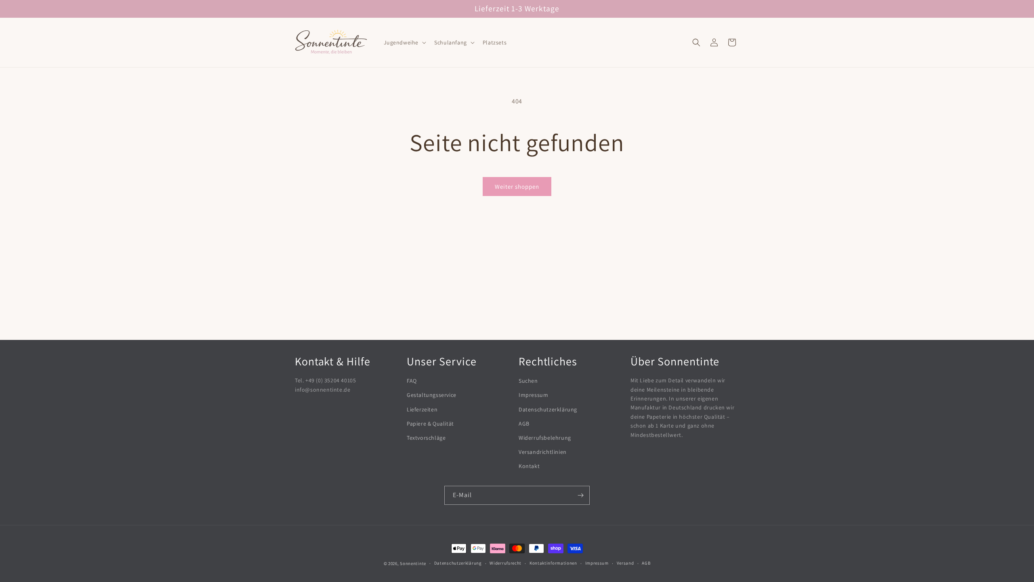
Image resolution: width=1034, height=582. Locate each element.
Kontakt (529, 466)
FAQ (412, 380)
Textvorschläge (426, 437)
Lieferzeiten (422, 409)
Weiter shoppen (517, 186)
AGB (524, 423)
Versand (625, 563)
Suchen (528, 380)
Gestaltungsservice (431, 395)
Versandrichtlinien (543, 451)
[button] (404, 42)
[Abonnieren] (580, 495)
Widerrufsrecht (505, 563)
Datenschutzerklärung (548, 409)
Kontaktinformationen (553, 563)
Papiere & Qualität (430, 423)
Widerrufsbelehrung (545, 437)
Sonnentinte (413, 563)
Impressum (533, 395)
